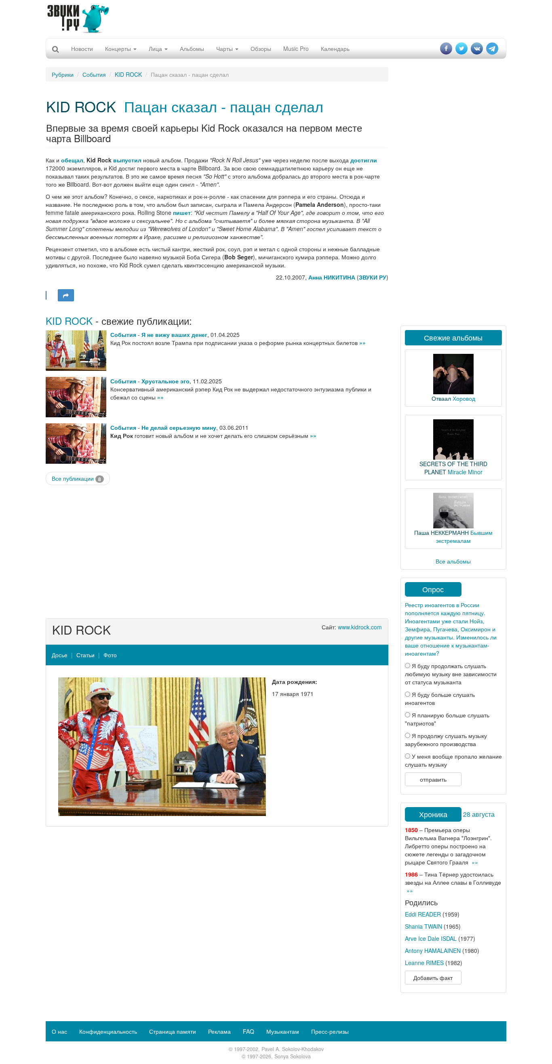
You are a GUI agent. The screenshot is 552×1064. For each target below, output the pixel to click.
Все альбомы (453, 561)
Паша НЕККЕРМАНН (441, 532)
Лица (156, 48)
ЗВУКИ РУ (372, 277)
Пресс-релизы (330, 1031)
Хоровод (464, 398)
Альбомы (192, 48)
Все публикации (76, 478)
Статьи (85, 655)
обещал (72, 160)
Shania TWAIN (423, 926)
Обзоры (261, 48)
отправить (433, 779)
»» (362, 343)
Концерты (119, 48)
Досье (59, 655)
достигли (363, 160)
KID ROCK (128, 74)
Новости (82, 48)
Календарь (335, 48)
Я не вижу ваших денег (174, 334)
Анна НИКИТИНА (331, 277)
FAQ (248, 1031)
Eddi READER (423, 914)
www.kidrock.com (360, 627)
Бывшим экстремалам (464, 536)
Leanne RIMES (424, 963)
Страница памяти (172, 1031)
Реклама (219, 1031)
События (94, 74)
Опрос (433, 589)
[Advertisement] (276, 18)
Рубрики (63, 74)
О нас (59, 1031)
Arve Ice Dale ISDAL (431, 938)
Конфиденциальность (108, 1031)
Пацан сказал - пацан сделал (223, 106)
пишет (182, 212)
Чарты (225, 48)
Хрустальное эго (165, 381)
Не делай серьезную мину (178, 427)
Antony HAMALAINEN (433, 950)
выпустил (127, 160)
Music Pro (296, 48)
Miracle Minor (465, 472)
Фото (110, 655)
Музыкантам (282, 1031)
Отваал (441, 398)
